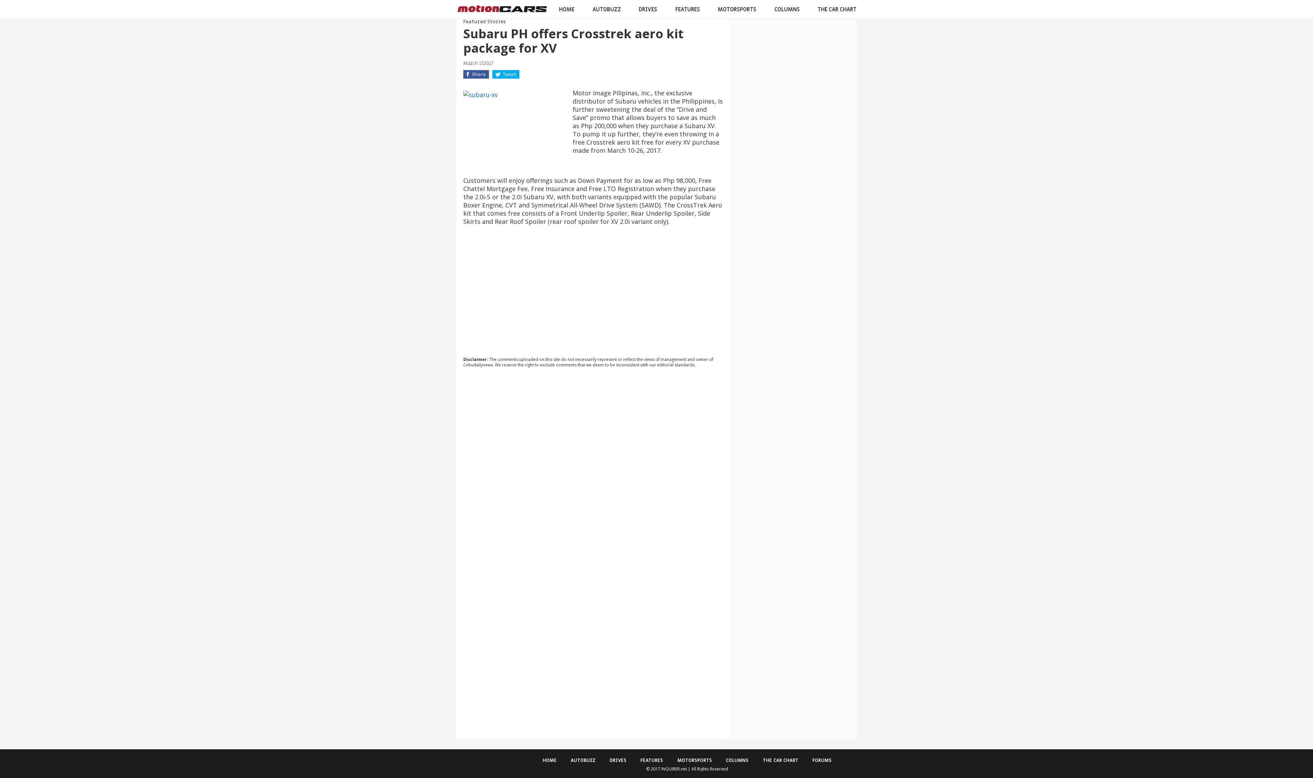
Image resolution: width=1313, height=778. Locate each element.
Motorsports (737, 9)
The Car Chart (837, 9)
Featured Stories (484, 21)
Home (566, 9)
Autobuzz (607, 9)
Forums (822, 760)
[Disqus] (593, 465)
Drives (648, 9)
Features (687, 9)
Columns (787, 9)
